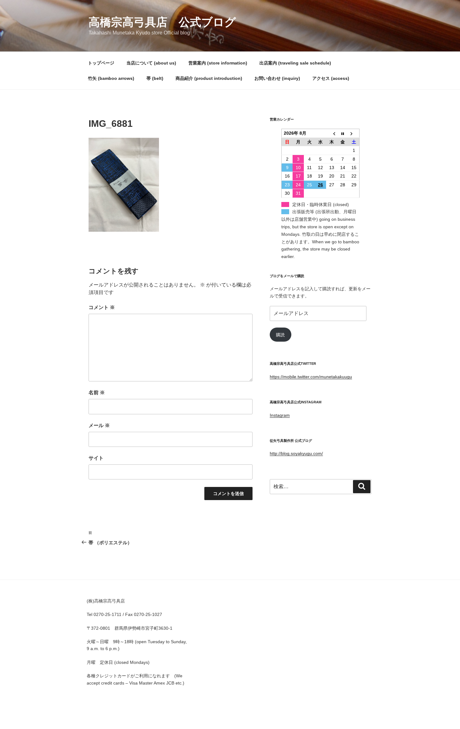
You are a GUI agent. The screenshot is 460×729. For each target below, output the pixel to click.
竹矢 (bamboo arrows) (111, 78)
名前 (97, 392)
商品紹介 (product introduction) (209, 78)
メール (99, 425)
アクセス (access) (330, 78)
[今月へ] (343, 133)
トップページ (101, 62)
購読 (280, 334)
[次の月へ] (354, 133)
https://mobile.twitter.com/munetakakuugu (311, 376)
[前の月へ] (331, 133)
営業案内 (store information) (217, 62)
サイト (96, 458)
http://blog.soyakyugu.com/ (296, 453)
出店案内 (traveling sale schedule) (295, 62)
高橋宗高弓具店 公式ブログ (162, 22)
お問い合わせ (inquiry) (277, 78)
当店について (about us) (151, 62)
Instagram (280, 415)
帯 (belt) (154, 78)
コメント (102, 307)
